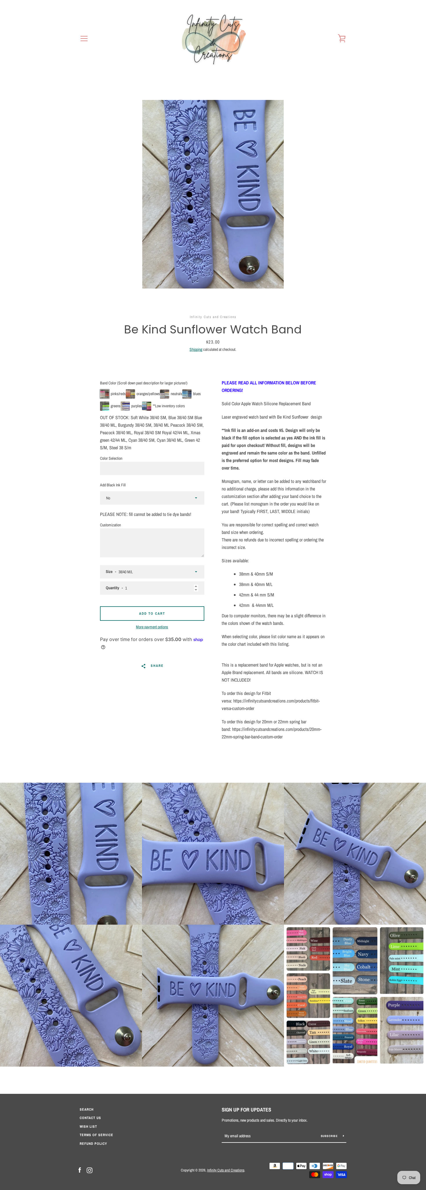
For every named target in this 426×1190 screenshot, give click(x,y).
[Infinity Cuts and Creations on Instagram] (89, 1170)
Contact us (90, 1118)
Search (87, 1109)
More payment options (152, 626)
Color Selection (111, 458)
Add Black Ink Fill (113, 485)
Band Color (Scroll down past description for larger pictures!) (143, 383)
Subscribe (330, 1136)
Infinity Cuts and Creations (225, 1170)
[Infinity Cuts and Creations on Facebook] (80, 1170)
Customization (110, 525)
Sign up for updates (246, 1109)
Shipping (196, 349)
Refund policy (93, 1143)
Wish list (88, 1126)
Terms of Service (96, 1135)
